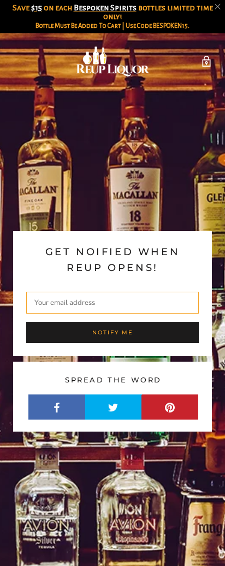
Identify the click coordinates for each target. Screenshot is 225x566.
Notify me (112, 332)
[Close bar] (218, 7)
